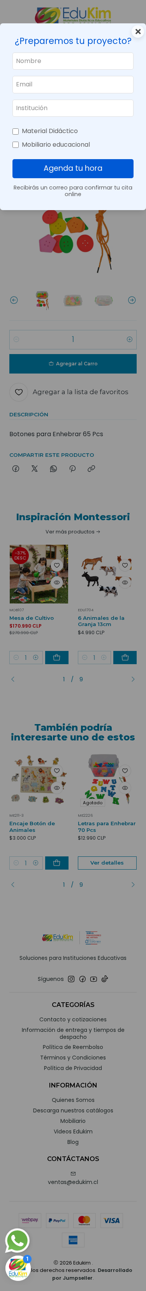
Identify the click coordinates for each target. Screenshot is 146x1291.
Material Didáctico (50, 130)
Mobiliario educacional (56, 144)
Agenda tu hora (73, 168)
